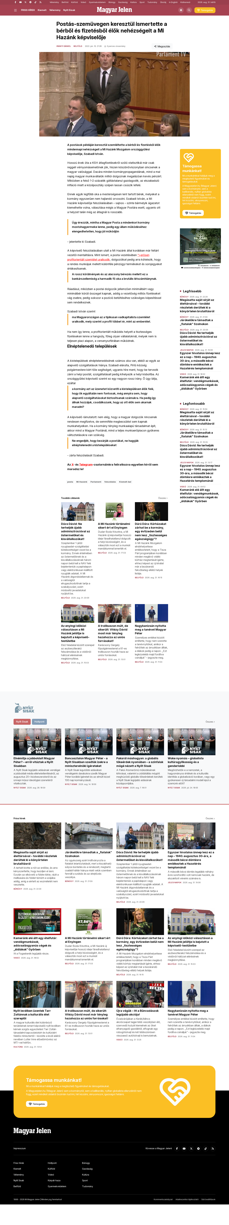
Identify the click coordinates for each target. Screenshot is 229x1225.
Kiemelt (42, 10)
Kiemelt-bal (125, 482)
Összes (162, 498)
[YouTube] (20, 2)
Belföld (65, 2)
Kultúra (133, 2)
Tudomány (152, 2)
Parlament (96, 482)
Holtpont (52, 1163)
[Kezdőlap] (114, 10)
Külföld (74, 2)
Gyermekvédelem (97, 2)
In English (173, 2)
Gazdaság (123, 2)
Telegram (86, 464)
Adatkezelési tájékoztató (187, 1199)
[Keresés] (189, 10)
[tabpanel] (114, 761)
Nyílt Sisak (69, 10)
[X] (25, 2)
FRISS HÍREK (28, 10)
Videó (83, 2)
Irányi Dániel (63, 46)
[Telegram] (30, 2)
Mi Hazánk (81, 482)
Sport (142, 2)
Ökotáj (163, 2)
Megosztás (163, 46)
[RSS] (40, 2)
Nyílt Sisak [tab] (22, 721)
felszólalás (110, 482)
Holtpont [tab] (39, 721)
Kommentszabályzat (163, 1199)
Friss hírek (19, 1163)
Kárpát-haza (54, 1180)
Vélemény (54, 2)
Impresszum (20, 1148)
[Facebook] (15, 2)
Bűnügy (112, 2)
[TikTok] (35, 2)
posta (70, 482)
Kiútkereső (185, 2)
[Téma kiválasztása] (181, 10)
